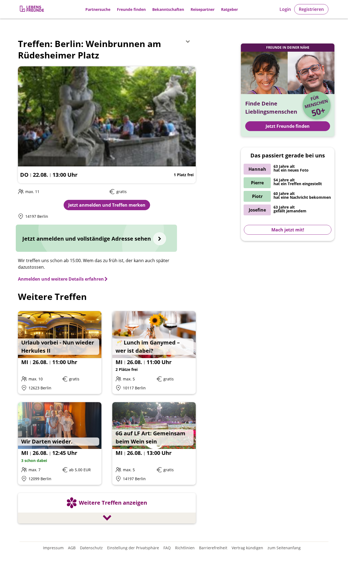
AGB (72, 547)
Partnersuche (97, 9)
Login (285, 9)
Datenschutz (91, 547)
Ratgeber (229, 9)
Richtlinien (185, 547)
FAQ (167, 547)
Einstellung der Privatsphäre (133, 547)
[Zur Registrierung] (32, 9)
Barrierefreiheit (213, 547)
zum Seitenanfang (284, 547)
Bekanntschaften (168, 9)
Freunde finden (131, 9)
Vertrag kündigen (247, 547)
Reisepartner (203, 9)
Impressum (53, 547)
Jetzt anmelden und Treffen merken (106, 205)
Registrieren (311, 9)
